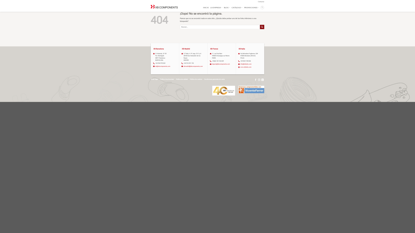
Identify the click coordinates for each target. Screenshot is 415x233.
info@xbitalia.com (245, 64)
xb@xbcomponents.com (162, 66)
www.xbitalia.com (245, 67)
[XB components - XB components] (164, 7)
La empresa (215, 7)
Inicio (206, 7)
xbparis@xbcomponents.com (221, 64)
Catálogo (236, 7)
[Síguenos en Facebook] (256, 80)
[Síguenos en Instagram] (259, 80)
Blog (226, 7)
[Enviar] (262, 27)
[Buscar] (262, 7)
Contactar (261, 1)
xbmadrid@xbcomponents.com (193, 66)
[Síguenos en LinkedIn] (262, 80)
